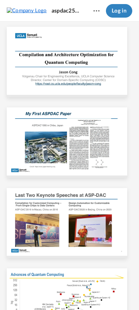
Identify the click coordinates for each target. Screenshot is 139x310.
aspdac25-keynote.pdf (66, 11)
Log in (119, 11)
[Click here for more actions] (96, 11)
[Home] (27, 10)
